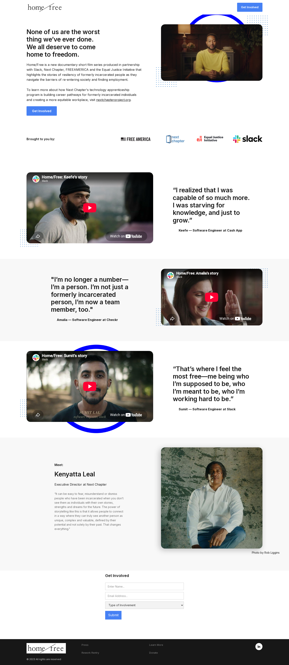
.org (113, 100)
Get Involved (250, 7)
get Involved (41, 111)
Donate (153, 652)
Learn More (156, 644)
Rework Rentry (90, 652)
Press (85, 644)
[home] (45, 7)
